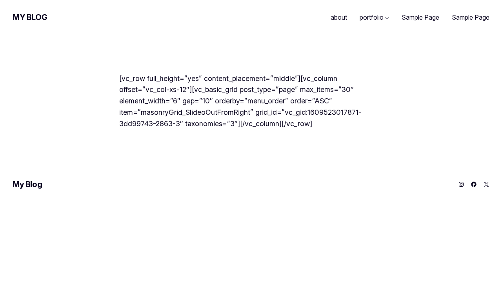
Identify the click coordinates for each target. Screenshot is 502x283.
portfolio (372, 17)
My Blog (30, 17)
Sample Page (420, 17)
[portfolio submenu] (387, 18)
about (339, 17)
